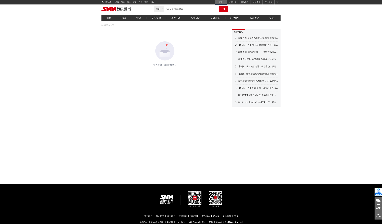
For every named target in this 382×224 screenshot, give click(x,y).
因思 (140, 2)
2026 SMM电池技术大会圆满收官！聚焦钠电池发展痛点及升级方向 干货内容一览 (258, 102)
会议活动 (176, 18)
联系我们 (171, 216)
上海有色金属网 (220, 222)
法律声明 (183, 216)
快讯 (138, 18)
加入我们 (160, 216)
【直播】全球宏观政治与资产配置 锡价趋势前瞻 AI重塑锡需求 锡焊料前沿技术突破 (258, 73)
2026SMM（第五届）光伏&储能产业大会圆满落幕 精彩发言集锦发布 (258, 95)
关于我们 (148, 216)
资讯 (123, 2)
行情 (117, 2)
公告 (152, 2)
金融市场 (215, 18)
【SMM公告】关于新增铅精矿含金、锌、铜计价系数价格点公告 (258, 45)
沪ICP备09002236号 (184, 222)
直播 (146, 2)
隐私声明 (194, 216)
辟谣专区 (254, 18)
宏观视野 (235, 18)
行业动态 (195, 18)
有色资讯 (105, 25)
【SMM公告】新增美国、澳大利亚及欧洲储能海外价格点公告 (258, 88)
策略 (134, 2)
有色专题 (156, 18)
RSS (236, 216)
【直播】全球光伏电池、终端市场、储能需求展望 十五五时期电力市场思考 (258, 66)
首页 (109, 18)
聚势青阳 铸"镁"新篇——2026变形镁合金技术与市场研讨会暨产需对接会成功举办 (258, 52)
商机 (129, 2)
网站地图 (226, 216)
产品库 (216, 216)
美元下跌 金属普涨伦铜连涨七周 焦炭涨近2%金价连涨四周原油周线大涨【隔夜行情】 (258, 37)
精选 (123, 18)
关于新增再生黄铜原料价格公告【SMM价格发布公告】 (258, 80)
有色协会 (206, 216)
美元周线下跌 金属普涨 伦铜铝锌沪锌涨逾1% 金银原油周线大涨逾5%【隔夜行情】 (258, 59)
